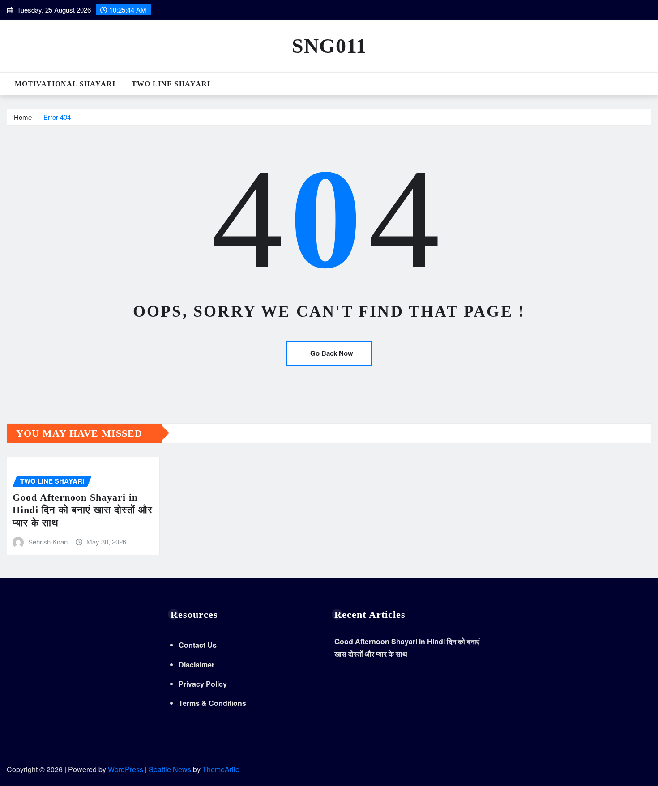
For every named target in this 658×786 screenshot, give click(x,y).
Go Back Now (331, 353)
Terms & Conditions (212, 703)
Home (23, 117)
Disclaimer (196, 664)
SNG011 (329, 45)
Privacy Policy (203, 684)
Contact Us (198, 645)
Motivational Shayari (65, 84)
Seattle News (170, 769)
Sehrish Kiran (48, 541)
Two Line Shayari (171, 84)
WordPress (125, 769)
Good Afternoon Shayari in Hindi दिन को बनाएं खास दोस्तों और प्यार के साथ (83, 510)
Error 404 (57, 117)
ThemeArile (220, 769)
